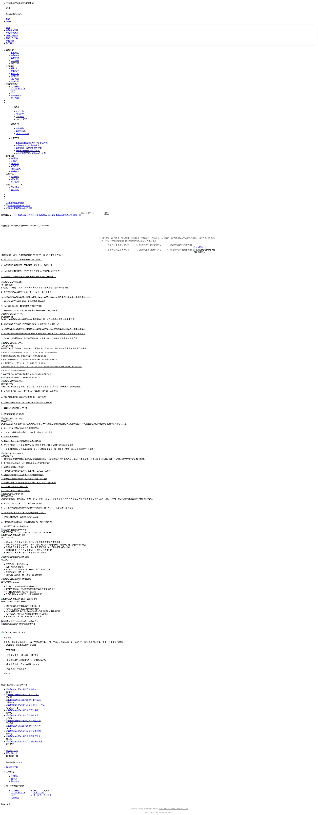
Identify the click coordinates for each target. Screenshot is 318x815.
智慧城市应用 (12, 30)
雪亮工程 (15, 63)
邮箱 (8, 19)
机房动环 (15, 76)
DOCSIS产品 (21, 119)
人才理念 (48, 795)
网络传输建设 (12, 33)
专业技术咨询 (12, 751)
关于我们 (10, 43)
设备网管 (15, 79)
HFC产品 (20, 111)
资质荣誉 (15, 166)
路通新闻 (15, 177)
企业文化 (15, 164)
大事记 (14, 161)
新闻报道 (15, 781)
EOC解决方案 (32, 215)
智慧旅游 (15, 55)
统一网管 (15, 98)
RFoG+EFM (16, 95)
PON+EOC (15, 86)
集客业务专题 (12, 38)
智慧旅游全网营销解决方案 (28, 151)
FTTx (13, 91)
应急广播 (77, 215)
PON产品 (20, 114)
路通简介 (15, 158)
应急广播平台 (12, 35)
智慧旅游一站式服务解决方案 (29, 148)
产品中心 (10, 41)
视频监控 (15, 71)
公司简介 (15, 776)
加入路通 (15, 187)
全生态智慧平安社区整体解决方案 (31, 153)
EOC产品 (20, 117)
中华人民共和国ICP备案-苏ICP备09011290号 (173, 809)
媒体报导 (15, 179)
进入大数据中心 (200, 247)
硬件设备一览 (12, 753)
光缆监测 (15, 81)
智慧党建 (15, 58)
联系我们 (15, 171)
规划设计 (15, 68)
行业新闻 (15, 182)
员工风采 (15, 190)
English (9, 21)
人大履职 (15, 61)
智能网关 (20, 128)
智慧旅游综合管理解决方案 (28, 145)
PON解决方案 (20, 215)
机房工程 (15, 74)
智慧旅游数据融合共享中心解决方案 (32, 143)
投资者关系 (16, 169)
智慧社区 (15, 53)
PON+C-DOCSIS (18, 89)
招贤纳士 (15, 798)
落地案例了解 (12, 767)
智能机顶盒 (21, 131)
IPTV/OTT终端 (22, 134)
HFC (13, 93)
